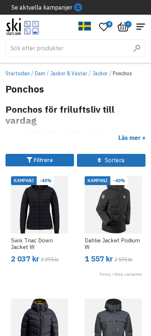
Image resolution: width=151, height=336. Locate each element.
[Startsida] (22, 27)
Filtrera (42, 159)
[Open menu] (140, 26)
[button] (85, 26)
